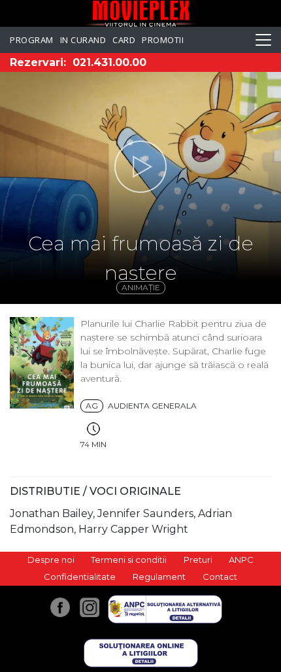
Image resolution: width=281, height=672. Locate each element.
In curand (83, 40)
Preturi (198, 559)
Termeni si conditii (129, 559)
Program (32, 40)
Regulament (159, 576)
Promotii (163, 40)
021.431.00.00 (109, 62)
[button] (140, 167)
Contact (220, 576)
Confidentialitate (80, 576)
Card (123, 40)
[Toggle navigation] (263, 39)
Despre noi (50, 559)
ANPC (241, 559)
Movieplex (141, 13)
